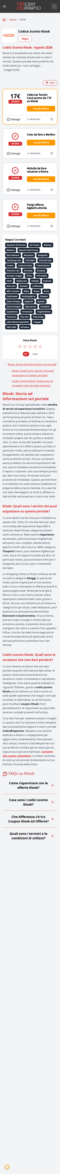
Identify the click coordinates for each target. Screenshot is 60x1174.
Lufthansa (37, 286)
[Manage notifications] (7, 1167)
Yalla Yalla (11, 327)
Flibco (29, 275)
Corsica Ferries (25, 265)
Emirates (28, 270)
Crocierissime (42, 265)
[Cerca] (54, 6)
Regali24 (29, 301)
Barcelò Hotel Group (28, 250)
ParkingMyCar (29, 296)
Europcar (41, 270)
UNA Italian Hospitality (18, 322)
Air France (34, 245)
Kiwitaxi (24, 286)
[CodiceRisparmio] (4, 19)
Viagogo (37, 322)
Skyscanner (30, 306)
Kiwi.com (11, 286)
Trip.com (24, 316)
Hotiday (35, 281)
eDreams (25, 327)
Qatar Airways (13, 301)
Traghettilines (44, 311)
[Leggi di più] (11, 70)
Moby (26, 291)
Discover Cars (13, 270)
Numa (36, 291)
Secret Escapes (14, 306)
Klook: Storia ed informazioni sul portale (32, 364)
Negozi (13, 19)
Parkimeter (12, 296)
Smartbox (45, 306)
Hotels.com (21, 281)
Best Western (13, 255)
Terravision (27, 311)
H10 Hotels (42, 275)
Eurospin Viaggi (14, 275)
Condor (10, 265)
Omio (46, 291)
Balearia (11, 250)
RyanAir (41, 301)
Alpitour (48, 245)
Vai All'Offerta (41, 108)
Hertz (9, 281)
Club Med (30, 260)
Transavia (11, 316)
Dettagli (15, 119)
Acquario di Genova (16, 245)
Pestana (44, 296)
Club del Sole (45, 260)
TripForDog (38, 316)
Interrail (47, 281)
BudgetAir (43, 255)
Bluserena (28, 255)
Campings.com (14, 260)
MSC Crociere (13, 291)
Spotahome (12, 311)
